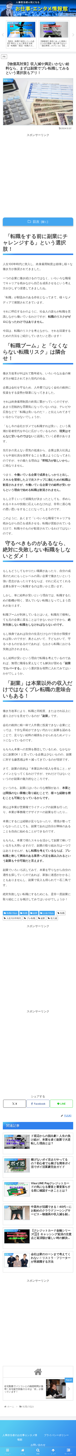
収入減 (54, 918)
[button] (69, 833)
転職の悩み (12, 913)
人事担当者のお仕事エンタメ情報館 (19, 1437)
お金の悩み (48, 913)
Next (73, 35)
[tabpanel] (21, 34)
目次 (36, 221)
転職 (25, 913)
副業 (35, 913)
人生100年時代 (14, 918)
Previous (2, 35)
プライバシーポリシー (56, 1435)
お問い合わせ (38, 1444)
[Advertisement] (38, 175)
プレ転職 (31, 918)
